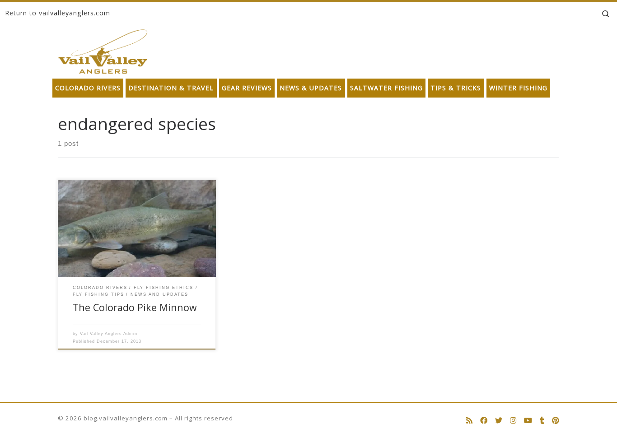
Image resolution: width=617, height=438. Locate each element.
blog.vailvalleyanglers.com (126, 418)
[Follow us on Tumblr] (542, 420)
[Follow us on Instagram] (513, 420)
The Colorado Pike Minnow (135, 307)
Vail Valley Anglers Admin (108, 333)
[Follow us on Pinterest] (555, 420)
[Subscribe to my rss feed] (469, 420)
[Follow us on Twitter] (498, 420)
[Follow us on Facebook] (483, 420)
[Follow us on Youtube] (528, 420)
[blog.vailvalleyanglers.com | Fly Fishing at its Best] (103, 49)
